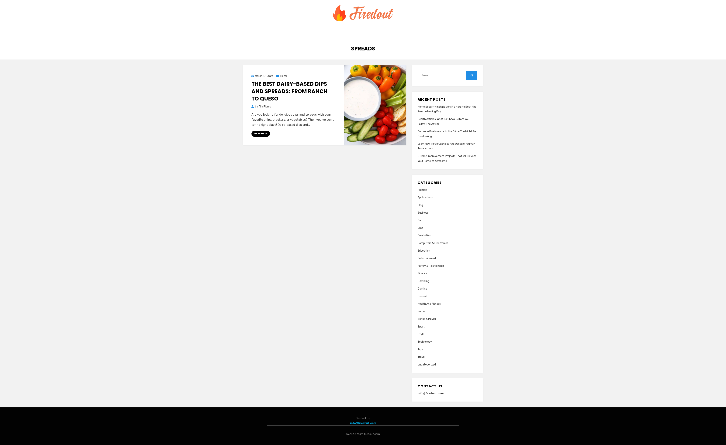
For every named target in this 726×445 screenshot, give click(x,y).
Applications (425, 197)
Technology (425, 341)
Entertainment (427, 258)
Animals (422, 190)
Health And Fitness (429, 303)
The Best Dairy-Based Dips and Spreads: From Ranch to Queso (289, 91)
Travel (421, 356)
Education (424, 250)
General (422, 296)
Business (423, 212)
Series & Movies (427, 319)
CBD (420, 227)
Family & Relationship (431, 265)
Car (420, 220)
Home (284, 76)
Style (421, 334)
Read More (260, 133)
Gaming (422, 288)
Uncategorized (427, 364)
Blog (420, 205)
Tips (420, 349)
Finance (422, 273)
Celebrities (424, 235)
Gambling (423, 281)
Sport (421, 326)
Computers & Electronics (433, 243)
